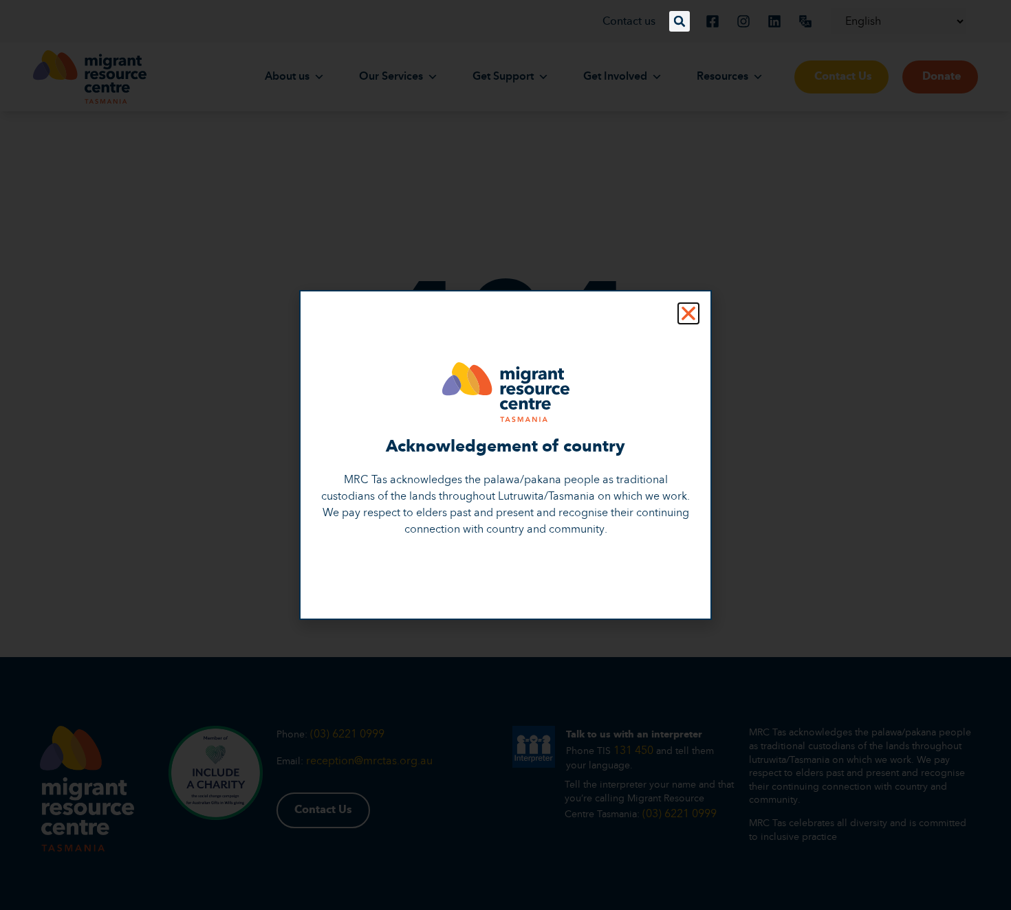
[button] (679, 21)
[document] (505, 455)
